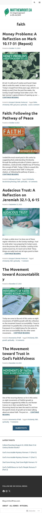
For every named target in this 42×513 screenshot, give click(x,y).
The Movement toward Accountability (20, 274)
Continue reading (10, 98)
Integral (24, 506)
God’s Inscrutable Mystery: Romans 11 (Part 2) (19, 452)
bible (35, 102)
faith (11, 105)
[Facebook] (3, 491)
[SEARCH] (34, 2)
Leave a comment (33, 105)
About (5, 506)
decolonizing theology (9, 181)
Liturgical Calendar (14, 102)
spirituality (23, 105)
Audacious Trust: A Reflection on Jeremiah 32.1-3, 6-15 (20, 195)
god (14, 105)
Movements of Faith (15, 338)
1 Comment (25, 261)
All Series (14, 506)
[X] (9, 491)
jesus (18, 105)
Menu (39, 2)
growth (4, 340)
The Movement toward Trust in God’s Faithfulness (18, 353)
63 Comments (33, 181)
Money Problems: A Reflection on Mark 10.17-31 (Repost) (19, 39)
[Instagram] (6, 491)
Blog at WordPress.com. (11, 501)
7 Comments (14, 422)
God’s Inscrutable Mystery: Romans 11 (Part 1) (19, 457)
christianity (5, 105)
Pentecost (24, 102)
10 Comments (19, 340)
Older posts (21, 428)
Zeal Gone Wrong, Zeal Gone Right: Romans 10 (19, 462)
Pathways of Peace (15, 179)
